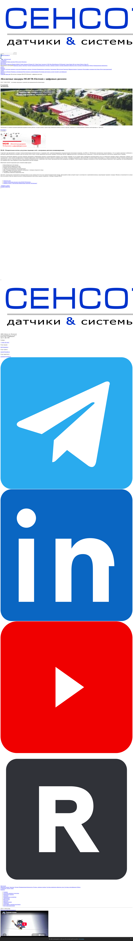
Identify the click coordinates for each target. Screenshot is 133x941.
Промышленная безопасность (39, 65)
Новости (3, 73)
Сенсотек (43, 64)
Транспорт (65, 69)
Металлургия (60, 69)
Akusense (26, 64)
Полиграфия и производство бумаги (91, 69)
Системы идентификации (83, 65)
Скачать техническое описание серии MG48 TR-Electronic (17, 182)
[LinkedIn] (66, 620)
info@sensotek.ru (6, 55)
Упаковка (3, 69)
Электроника (53, 69)
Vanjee (21, 64)
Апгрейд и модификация (61, 71)
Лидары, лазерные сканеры (52, 65)
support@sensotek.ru (5, 351)
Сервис (2, 70)
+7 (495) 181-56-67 (5, 342)
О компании (3, 60)
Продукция (3, 63)
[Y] (15, 53)
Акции (2, 66)
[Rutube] (66, 884)
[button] (66, 188)
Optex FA (86, 64)
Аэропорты (80, 69)
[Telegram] (66, 488)
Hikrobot (14, 64)
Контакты (24, 61)
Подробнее (4, 129)
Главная (2, 74)
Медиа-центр (18, 61)
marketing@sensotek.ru (6, 356)
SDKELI (18, 64)
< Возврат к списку (5, 185)
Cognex (67, 64)
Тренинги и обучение (6, 71)
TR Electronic (62, 64)
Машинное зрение (17, 65)
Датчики (29, 65)
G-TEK (48, 64)
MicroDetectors (55, 64)
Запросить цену (7, 180)
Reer (51, 64)
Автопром (34, 69)
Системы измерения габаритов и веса (68, 65)
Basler (70, 64)
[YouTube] (66, 752)
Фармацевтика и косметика (43, 69)
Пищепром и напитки (26, 69)
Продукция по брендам (6, 64)
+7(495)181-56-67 (7, 59)
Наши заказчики (11, 61)
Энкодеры (24, 65)
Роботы (91, 65)
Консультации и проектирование (31, 71)
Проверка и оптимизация (17, 71)
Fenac (40, 64)
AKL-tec (74, 64)
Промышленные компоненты (100, 65)
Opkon (36, 64)
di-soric (78, 64)
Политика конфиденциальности (8, 910)
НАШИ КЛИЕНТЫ (5, 186)
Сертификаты (4, 61)
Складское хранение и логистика (13, 69)
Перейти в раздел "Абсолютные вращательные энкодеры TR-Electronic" (20, 183)
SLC (34, 64)
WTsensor (30, 64)
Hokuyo (82, 64)
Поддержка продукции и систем (46, 71)
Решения (3, 68)
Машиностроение (73, 69)
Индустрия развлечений (106, 69)
